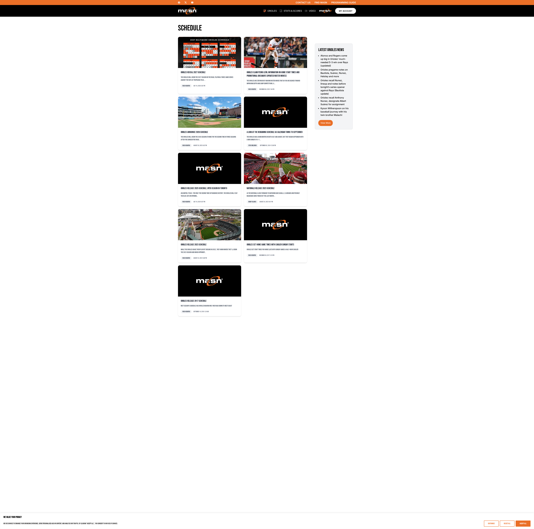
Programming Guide (343, 2)
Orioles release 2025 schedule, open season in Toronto (204, 188)
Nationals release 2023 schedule (261, 188)
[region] (267, 521)
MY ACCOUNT (345, 11)
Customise (491, 523)
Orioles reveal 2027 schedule (193, 72)
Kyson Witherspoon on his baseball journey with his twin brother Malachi (335, 111)
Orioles (272, 10)
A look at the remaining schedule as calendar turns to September (274, 132)
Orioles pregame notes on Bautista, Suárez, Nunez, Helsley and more (334, 73)
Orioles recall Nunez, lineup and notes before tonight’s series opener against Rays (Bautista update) (333, 87)
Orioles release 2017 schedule (194, 300)
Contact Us (303, 2)
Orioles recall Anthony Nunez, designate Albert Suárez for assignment (333, 101)
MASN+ (325, 11)
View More (326, 123)
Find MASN (321, 2)
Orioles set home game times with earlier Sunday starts (270, 244)
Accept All (523, 523)
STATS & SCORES (293, 10)
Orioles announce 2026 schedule (194, 132)
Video (312, 10)
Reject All (507, 523)
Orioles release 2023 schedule (194, 244)
